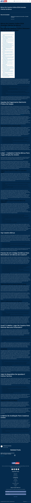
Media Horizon (28, 501)
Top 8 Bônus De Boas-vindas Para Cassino (8, 59)
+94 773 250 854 (25, 1)
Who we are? (15, 473)
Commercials (15, 484)
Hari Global (3, 27)
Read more (2, 455)
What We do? (15, 474)
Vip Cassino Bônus (5, 42)
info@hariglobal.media (18, 1)
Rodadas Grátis (5, 65)
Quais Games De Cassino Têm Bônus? (8, 66)
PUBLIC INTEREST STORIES (15, 483)
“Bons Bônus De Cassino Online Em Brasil (8, 45)
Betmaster (4, 64)
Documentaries (15, 480)
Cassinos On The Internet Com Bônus (8, 51)
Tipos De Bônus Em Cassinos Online (7, 36)
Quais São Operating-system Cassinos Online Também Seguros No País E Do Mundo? (8, 72)
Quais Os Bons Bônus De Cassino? (7, 46)
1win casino (22, 114)
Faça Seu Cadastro (5, 74)
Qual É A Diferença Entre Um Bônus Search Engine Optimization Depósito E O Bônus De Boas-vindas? (8, 57)
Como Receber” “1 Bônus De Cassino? (8, 73)
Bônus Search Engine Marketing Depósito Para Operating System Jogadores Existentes (8, 55)
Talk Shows (15, 479)
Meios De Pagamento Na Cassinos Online (8, 67)
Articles (15, 485)
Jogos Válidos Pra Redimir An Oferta (7, 63)
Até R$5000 (4, 48)
